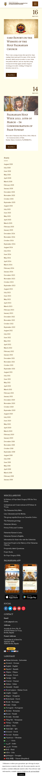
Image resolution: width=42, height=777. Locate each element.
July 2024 (7, 250)
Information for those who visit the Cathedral (19, 539)
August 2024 (8, 247)
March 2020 (8, 431)
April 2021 (7, 386)
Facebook (6, 608)
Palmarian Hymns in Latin (13, 532)
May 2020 (7, 424)
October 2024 (9, 240)
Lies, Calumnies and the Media (14, 513)
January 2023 (8, 313)
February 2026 (9, 185)
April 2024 (7, 261)
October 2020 (9, 406)
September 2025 (9, 202)
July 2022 (7, 334)
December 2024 (9, 233)
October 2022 (8, 323)
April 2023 (7, 302)
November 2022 (9, 320)
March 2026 (8, 181)
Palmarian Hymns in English (13, 536)
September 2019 (9, 451)
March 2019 (8, 472)
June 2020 (7, 420)
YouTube (15, 608)
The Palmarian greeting (12, 520)
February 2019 (9, 476)
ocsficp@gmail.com (10, 621)
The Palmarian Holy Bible (12, 510)
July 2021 (7, 375)
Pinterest (19, 608)
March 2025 (8, 223)
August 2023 (8, 289)
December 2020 (9, 399)
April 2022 (7, 344)
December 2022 (9, 316)
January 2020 (8, 438)
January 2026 (8, 188)
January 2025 (8, 230)
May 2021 (7, 382)
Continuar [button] (21, 774)
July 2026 (7, 167)
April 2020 (7, 427)
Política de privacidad (30, 771)
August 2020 (8, 413)
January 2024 (8, 271)
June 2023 (7, 295)
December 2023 (9, 275)
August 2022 (8, 330)
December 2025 (9, 192)
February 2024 (9, 268)
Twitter (10, 608)
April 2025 (7, 219)
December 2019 (9, 441)
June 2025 (7, 212)
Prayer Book (8, 551)
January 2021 (8, 396)
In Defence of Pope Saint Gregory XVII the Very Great (20, 500)
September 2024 (9, 244)
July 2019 (7, 458)
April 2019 (7, 469)
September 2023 (9, 285)
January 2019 (8, 479)
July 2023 (7, 292)
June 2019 (7, 462)
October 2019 (8, 448)
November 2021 (9, 361)
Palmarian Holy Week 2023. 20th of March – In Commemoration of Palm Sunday (19, 122)
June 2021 (7, 379)
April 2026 (7, 178)
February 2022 (9, 351)
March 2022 (8, 347)
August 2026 (8, 164)
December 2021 (9, 358)
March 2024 (8, 264)
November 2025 (9, 195)
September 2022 (9, 327)
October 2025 (8, 198)
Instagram (23, 608)
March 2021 (8, 389)
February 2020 (9, 434)
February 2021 (9, 393)
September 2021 (9, 368)
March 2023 (8, 306)
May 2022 (7, 341)
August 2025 (8, 205)
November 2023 (9, 278)
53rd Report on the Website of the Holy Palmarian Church (19, 43)
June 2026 (7, 171)
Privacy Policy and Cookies (13, 527)
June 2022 (7, 337)
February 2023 (9, 309)
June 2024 (7, 254)
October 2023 (9, 282)
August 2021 (8, 372)
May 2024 (7, 257)
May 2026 (7, 174)
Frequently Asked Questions (14, 548)
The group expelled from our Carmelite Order (20, 517)
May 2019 (7, 465)
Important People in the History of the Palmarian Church (21, 543)
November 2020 (9, 403)
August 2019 (8, 455)
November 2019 (9, 445)
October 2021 (8, 365)
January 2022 (8, 354)
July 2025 (7, 209)
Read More (11, 75)
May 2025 (7, 216)
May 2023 (7, 299)
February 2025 (9, 226)
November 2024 (9, 237)
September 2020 (9, 410)
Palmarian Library (10, 524)
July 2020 (7, 417)
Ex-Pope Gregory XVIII (12, 555)
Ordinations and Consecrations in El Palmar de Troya (20, 505)
